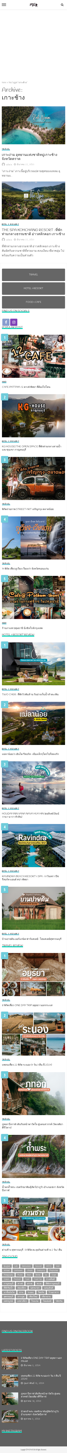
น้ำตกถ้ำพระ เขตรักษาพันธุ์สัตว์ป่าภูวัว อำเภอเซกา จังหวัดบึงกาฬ (33, 1189)
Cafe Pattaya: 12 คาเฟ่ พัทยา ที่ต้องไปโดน (26, 387)
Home (4, 82)
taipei (54, 1274)
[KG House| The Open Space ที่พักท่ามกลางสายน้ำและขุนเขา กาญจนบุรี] (33, 415)
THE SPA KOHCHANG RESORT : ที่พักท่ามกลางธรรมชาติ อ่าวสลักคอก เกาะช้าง (33, 232)
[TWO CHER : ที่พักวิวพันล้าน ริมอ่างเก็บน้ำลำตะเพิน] (33, 663)
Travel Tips (38, 1279)
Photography (8, 1274)
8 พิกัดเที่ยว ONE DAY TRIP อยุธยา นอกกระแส (27, 1005)
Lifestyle (30, 1270)
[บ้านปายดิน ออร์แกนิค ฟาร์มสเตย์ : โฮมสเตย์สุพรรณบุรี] (33, 908)
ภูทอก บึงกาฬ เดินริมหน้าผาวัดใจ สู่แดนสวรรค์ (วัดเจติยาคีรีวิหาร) (32, 1126)
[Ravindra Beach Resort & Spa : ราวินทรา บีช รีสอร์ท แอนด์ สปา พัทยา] (33, 845)
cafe (16, 1266)
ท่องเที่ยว (22, 1287)
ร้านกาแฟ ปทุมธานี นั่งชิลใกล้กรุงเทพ (22, 628)
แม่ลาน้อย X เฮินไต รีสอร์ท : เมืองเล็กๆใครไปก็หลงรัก (30, 754)
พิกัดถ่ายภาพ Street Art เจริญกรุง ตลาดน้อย (28, 509)
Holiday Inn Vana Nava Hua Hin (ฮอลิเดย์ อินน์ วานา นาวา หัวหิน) (30, 815)
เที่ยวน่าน (46, 1296)
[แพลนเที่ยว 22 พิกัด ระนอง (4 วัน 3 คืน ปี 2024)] (33, 1034)
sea (46, 1274)
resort (29, 1274)
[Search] (62, 4)
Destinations (26, 1266)
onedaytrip (41, 1270)
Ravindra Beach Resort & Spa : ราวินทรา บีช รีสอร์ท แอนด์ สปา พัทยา (30, 878)
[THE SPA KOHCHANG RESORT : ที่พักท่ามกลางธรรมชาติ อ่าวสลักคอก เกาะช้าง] (33, 200)
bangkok (7, 1266)
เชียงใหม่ (33, 1296)
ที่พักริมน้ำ (8, 1287)
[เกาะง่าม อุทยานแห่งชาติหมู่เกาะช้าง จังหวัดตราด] (33, 125)
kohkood (7, 1270)
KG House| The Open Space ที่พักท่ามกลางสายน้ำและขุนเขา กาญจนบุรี (31, 448)
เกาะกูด (21, 1296)
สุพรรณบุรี (8, 1296)
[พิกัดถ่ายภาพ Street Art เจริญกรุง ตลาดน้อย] (33, 478)
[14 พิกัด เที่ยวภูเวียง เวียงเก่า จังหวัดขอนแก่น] (33, 538)
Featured (38, 1266)
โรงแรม (34, 1300)
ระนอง (31, 1292)
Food (4, 382)
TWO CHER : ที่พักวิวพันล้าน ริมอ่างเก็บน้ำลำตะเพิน (30, 694)
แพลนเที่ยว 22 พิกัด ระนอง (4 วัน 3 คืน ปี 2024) (27, 1065)
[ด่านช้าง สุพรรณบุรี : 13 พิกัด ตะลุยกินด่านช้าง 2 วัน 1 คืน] (33, 1219)
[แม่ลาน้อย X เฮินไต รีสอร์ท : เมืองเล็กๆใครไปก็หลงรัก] (33, 723)
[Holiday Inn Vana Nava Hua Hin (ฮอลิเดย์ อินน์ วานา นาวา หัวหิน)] (33, 782)
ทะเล (39, 1283)
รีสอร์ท (41, 1292)
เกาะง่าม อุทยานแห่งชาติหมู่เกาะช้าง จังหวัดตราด (29, 157)
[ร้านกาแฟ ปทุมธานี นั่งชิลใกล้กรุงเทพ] (33, 597)
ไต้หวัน (59, 1300)
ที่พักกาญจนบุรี (52, 1283)
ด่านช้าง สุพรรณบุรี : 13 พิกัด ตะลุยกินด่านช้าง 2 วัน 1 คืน (32, 1250)
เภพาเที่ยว (22, 1300)
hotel (58, 1266)
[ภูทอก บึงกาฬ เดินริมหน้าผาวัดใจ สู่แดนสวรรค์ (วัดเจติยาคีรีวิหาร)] (33, 1093)
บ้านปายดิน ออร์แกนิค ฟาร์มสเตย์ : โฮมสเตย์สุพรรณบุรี (31, 939)
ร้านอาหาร (54, 1292)
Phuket (20, 1274)
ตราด (29, 1283)
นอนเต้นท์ (48, 1287)
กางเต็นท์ (50, 1279)
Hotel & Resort (10, 224)
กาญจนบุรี (8, 1283)
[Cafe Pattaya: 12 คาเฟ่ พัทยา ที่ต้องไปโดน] (33, 356)
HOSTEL (48, 1266)
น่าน (21, 1292)
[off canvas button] (4, 4)
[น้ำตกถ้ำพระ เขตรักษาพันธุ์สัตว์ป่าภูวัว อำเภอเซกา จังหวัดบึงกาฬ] (33, 1156)
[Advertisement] (33, 44)
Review (38, 1274)
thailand (17, 1279)
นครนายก (34, 1287)
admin (9, 164)
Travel (6, 149)
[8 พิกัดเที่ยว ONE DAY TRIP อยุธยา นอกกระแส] (33, 974)
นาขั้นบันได (9, 1292)
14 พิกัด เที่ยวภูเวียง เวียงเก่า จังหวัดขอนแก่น (25, 569)
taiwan (6, 1279)
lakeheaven (18, 1270)
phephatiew (53, 1270)
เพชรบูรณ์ (8, 1300)
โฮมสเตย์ (47, 1300)
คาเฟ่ (20, 1283)
